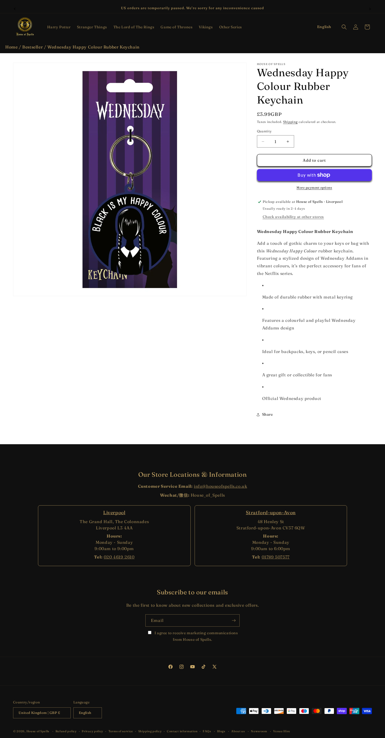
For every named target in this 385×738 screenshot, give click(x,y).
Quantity (264, 131)
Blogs (221, 731)
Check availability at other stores (293, 216)
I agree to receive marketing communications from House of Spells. (195, 636)
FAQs (207, 731)
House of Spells (38, 731)
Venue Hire (281, 731)
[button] (59, 26)
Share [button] (267, 414)
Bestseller (32, 47)
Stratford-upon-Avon (271, 512)
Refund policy (66, 731)
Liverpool (114, 512)
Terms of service (120, 731)
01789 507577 (276, 557)
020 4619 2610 (119, 557)
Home (11, 47)
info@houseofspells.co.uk (220, 486)
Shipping (290, 122)
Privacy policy (92, 731)
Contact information (182, 731)
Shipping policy (150, 731)
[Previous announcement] (15, 8)
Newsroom (259, 731)
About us (238, 731)
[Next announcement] (370, 8)
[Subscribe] (233, 620)
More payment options (314, 187)
